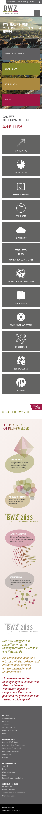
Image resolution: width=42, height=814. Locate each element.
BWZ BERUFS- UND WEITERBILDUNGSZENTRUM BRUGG (21, 28)
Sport (4, 775)
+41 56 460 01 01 (9, 727)
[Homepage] (19, 10)
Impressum (6, 810)
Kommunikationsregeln (11, 751)
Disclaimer (16, 810)
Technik (5, 766)
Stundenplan (7, 787)
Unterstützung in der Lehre (12, 778)
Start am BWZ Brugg (10, 742)
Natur (4, 769)
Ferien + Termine (8, 790)
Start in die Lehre (8, 796)
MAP (4, 733)
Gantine (5, 757)
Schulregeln (6, 754)
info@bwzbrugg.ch (9, 730)
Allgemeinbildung (8, 772)
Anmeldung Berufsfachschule (13, 745)
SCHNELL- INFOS (36, 407)
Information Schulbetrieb (11, 748)
